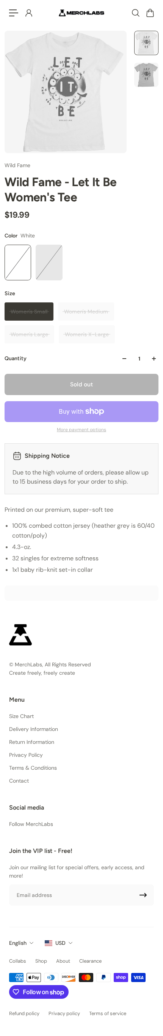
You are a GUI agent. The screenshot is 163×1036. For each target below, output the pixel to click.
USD (60, 943)
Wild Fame (17, 165)
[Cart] (150, 13)
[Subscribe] (143, 895)
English (18, 943)
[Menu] (13, 12)
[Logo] (81, 12)
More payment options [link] (81, 430)
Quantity (16, 358)
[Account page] (28, 13)
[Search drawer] (135, 13)
